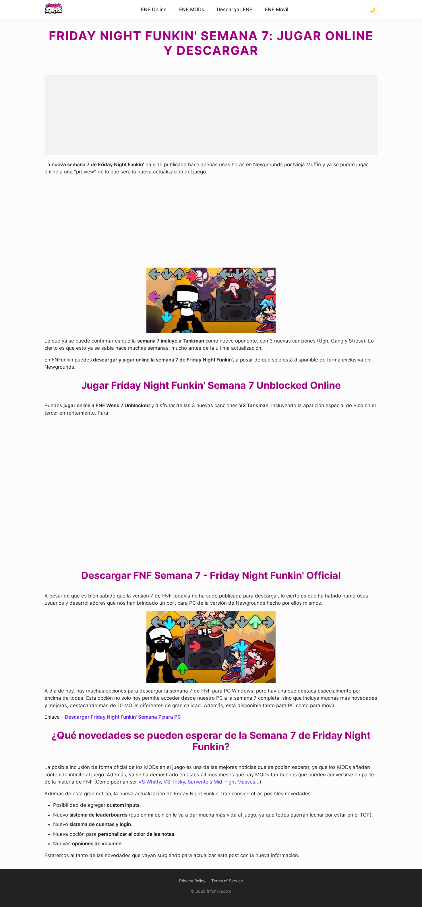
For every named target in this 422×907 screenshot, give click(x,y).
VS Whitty (149, 782)
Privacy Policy (192, 880)
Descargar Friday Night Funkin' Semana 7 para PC (123, 717)
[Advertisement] (211, 115)
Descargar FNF (234, 9)
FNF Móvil (276, 9)
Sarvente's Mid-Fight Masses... (224, 782)
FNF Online (154, 9)
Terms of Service (227, 880)
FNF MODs (191, 9)
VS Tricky (174, 782)
